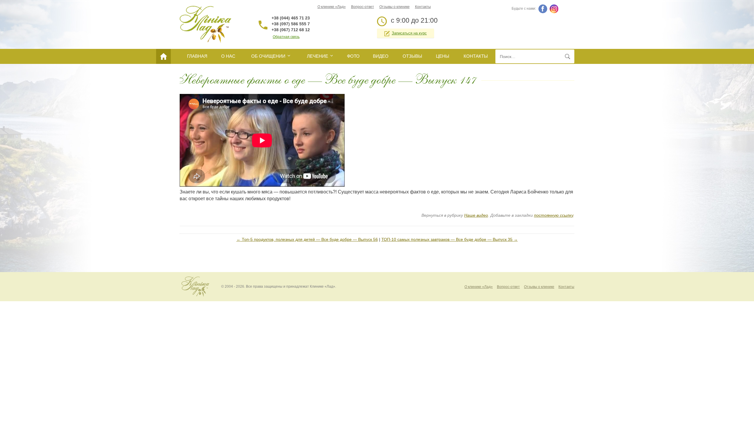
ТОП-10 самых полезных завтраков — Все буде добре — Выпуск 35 (449, 239)
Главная (197, 56)
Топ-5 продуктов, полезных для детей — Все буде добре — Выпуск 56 (307, 239)
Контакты (423, 7)
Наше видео (476, 215)
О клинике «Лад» (332, 7)
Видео (380, 56)
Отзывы (412, 56)
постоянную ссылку (553, 215)
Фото (353, 56)
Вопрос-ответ (362, 7)
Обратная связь (286, 37)
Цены (442, 56)
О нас (228, 56)
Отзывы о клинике (394, 7)
